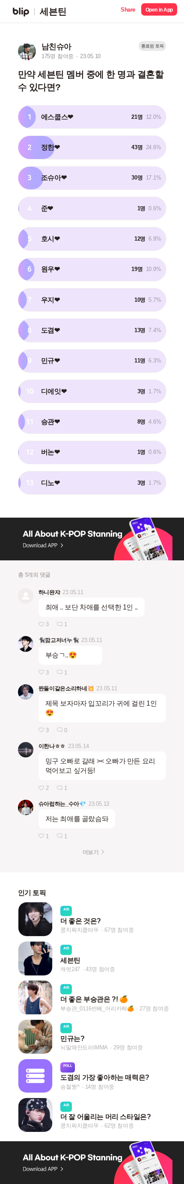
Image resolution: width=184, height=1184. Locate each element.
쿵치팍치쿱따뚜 (79, 930)
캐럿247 (70, 969)
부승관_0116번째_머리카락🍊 (97, 1008)
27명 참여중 (154, 1008)
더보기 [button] (90, 852)
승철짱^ (69, 1087)
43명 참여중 (100, 969)
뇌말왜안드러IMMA (84, 1047)
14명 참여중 (100, 1087)
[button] (128, 11)
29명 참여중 (128, 1047)
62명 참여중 (119, 1125)
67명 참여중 (119, 930)
